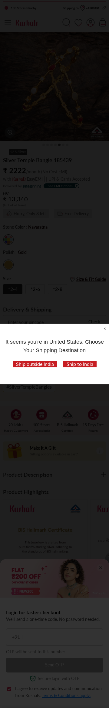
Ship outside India (35, 364)
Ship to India (80, 364)
